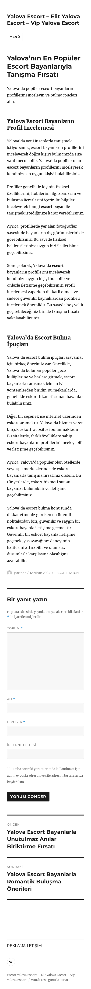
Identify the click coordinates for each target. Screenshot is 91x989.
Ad (11, 699)
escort (11, 975)
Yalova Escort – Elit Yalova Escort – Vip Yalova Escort (43, 19)
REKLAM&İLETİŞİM (24, 945)
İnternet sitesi (21, 745)
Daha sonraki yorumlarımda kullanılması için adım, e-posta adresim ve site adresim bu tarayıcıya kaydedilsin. (45, 775)
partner (20, 573)
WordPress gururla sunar (49, 980)
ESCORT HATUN (67, 573)
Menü (15, 37)
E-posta (16, 722)
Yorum (15, 628)
